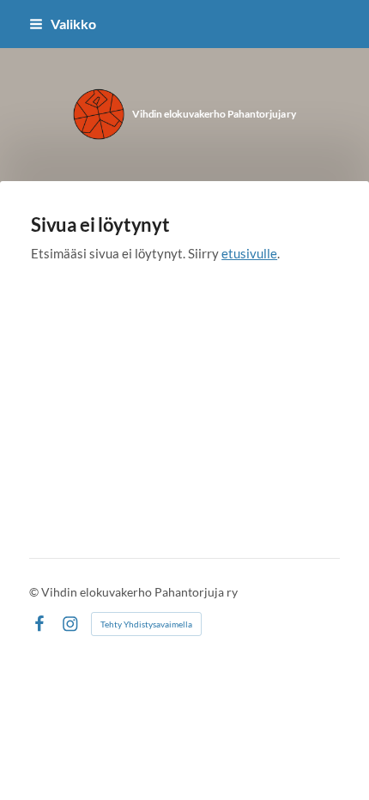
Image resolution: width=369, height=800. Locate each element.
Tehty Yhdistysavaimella (146, 624)
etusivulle (249, 253)
